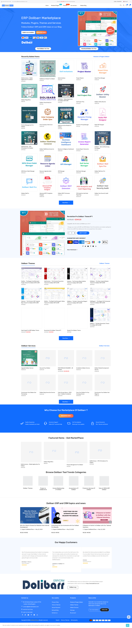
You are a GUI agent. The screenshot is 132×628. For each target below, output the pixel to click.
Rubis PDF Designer (99, 124)
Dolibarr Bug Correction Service (47, 392)
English (126, 1)
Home (47, 5)
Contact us (54, 613)
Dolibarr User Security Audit (101, 193)
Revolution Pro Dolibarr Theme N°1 (79, 216)
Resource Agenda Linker (45, 171)
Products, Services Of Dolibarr (89, 488)
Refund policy (74, 620)
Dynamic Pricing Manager (82, 124)
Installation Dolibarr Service (83, 368)
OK (127, 625)
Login (115, 1)
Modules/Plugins (56, 5)
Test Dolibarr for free (43, 48)
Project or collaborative (43, 488)
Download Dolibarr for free (88, 48)
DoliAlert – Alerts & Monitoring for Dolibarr (87, 461)
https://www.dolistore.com (92, 583)
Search (57, 620)
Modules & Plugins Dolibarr (76, 602)
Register (119, 1)
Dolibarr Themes (27, 488)
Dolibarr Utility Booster (100, 101)
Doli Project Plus (80, 101)
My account (73, 613)
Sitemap (72, 610)
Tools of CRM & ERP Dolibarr (104, 488)
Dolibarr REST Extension (64, 193)
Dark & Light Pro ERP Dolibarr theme (30, 330)
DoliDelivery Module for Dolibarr (47, 79)
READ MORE (24, 532)
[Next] (110, 522)
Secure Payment (56, 607)
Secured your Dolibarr (45, 368)
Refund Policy (55, 610)
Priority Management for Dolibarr (39, 464)
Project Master (80, 78)
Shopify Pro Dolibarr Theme (74, 330)
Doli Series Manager (81, 171)
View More (65, 202)
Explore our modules (28, 32)
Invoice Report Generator (82, 149)
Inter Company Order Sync (46, 124)
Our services (74, 5)
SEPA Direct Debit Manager (28, 171)
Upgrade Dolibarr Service (27, 368)
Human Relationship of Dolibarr (58, 488)
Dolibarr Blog (83, 5)
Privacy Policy (55, 602)
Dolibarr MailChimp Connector (47, 149)
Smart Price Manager (100, 78)
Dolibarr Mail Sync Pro (100, 171)
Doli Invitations (61, 78)
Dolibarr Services (74, 607)
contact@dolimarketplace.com (20, 1)
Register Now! (41, 32)
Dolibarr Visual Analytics (45, 102)
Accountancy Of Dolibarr (73, 488)
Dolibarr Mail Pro (25, 193)
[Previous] (21, 522)
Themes (66, 5)
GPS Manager (61, 171)
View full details (71, 249)
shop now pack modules (69, 1)
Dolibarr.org (73, 587)
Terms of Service (56, 605)
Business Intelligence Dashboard (66, 149)
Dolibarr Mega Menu (26, 100)
